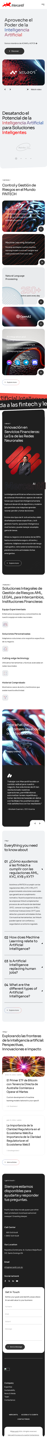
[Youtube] (17, 1281)
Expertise (8, 1387)
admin (19, 1075)
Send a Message (16, 1347)
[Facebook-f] (5, 1281)
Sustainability (9, 1390)
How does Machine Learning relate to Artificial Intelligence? (24, 943)
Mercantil (13, 1415)
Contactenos (9, 1400)
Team (6, 1397)
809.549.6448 (11, 1232)
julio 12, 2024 (11, 1120)
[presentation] (5, 89)
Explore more (12, 382)
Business (13, 1106)
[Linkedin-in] (13, 1281)
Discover (15, 51)
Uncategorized (13, 1150)
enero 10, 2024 (10, 1075)
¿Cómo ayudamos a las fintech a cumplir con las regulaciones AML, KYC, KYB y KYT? (23, 869)
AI (8, 1106)
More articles (12, 1162)
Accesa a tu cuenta (29, 1415)
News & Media (10, 1393)
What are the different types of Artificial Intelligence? (23, 990)
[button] (34, 89)
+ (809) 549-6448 (11, 1236)
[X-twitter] (9, 1281)
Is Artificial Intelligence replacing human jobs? (22, 966)
